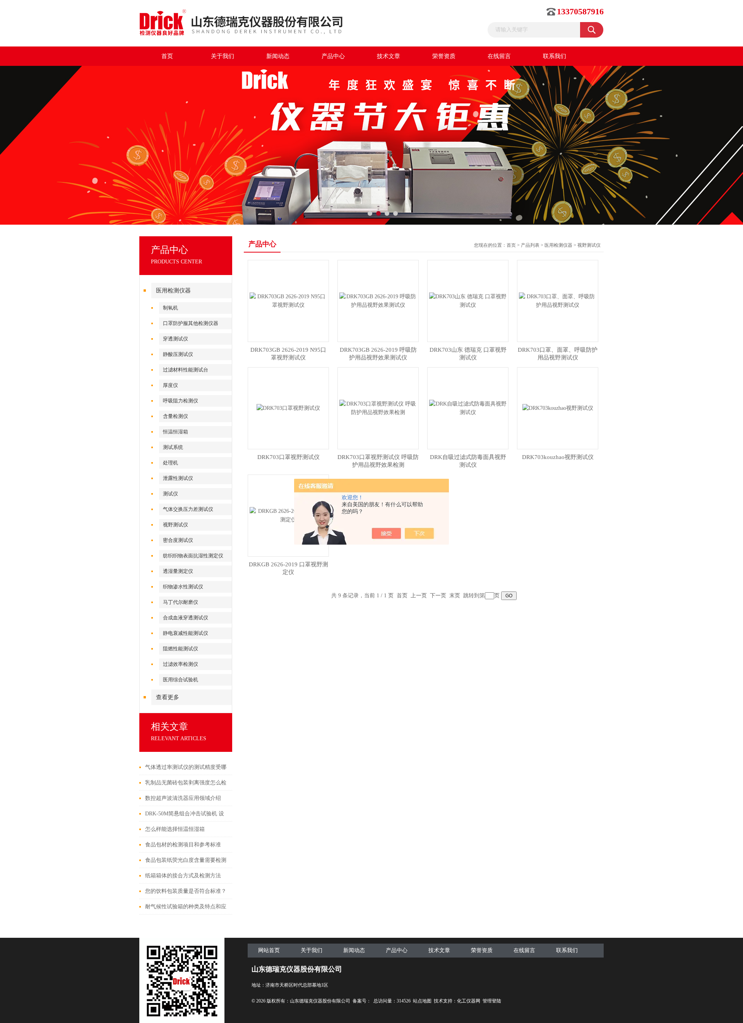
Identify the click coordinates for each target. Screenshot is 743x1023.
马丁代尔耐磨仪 (180, 602)
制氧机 (170, 308)
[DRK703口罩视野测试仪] (288, 408)
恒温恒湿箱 (175, 432)
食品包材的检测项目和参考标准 (183, 845)
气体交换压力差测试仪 (188, 509)
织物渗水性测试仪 (183, 587)
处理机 (170, 463)
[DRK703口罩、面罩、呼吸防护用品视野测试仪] (557, 300)
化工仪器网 (468, 1001)
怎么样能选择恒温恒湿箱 (175, 829)
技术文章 (388, 56)
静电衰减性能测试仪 (185, 633)
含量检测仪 (175, 416)
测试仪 (170, 494)
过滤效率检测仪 (180, 664)
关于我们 (222, 56)
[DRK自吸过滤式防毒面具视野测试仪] (468, 408)
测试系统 (173, 447)
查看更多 (167, 697)
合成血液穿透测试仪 (185, 618)
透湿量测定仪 (178, 571)
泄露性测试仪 (178, 478)
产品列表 (530, 245)
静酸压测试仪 (178, 354)
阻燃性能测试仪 (180, 649)
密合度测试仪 (178, 540)
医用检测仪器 (173, 290)
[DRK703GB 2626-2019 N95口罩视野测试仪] (288, 300)
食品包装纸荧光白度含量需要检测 (185, 860)
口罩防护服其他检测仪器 (190, 323)
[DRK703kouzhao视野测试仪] (557, 408)
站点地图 (422, 1001)
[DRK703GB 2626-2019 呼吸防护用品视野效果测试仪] (378, 300)
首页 (167, 56)
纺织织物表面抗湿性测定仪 (193, 556)
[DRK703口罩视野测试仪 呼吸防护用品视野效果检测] (378, 408)
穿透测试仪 (175, 339)
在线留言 (499, 56)
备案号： (362, 1001)
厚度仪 (170, 385)
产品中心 (333, 56)
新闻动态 (277, 56)
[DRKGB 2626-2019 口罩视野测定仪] (288, 515)
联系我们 (554, 56)
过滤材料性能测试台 (185, 370)
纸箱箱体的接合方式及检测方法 (183, 876)
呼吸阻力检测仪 (180, 401)
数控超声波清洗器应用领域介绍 (183, 798)
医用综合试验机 (180, 680)
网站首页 (269, 950)
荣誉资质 (443, 56)
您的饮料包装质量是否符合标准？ (185, 891)
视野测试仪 (175, 525)
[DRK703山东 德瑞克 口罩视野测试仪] (468, 300)
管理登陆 (492, 1001)
